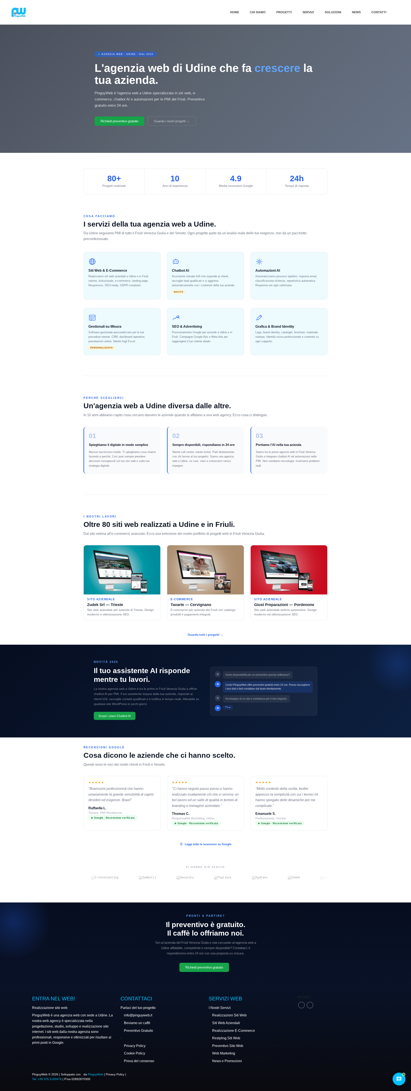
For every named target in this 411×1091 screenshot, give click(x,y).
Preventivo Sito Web (227, 1046)
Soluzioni (333, 12)
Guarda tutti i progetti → (205, 634)
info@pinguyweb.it (138, 1015)
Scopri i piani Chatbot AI (114, 716)
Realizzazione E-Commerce (233, 1030)
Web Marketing (223, 1053)
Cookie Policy (134, 1053)
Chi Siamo (258, 12)
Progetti (284, 12)
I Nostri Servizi (220, 1008)
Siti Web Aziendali (226, 1023)
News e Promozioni (227, 1061)
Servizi (308, 12)
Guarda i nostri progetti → (172, 121)
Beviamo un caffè (137, 1023)
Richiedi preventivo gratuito (119, 121)
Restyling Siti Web (226, 1038)
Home (234, 12)
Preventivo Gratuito (138, 1030)
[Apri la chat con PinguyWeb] (399, 1079)
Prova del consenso (139, 1061)
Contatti (378, 12)
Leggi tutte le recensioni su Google (208, 844)
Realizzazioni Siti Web (229, 1015)
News (356, 12)
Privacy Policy (135, 1046)
